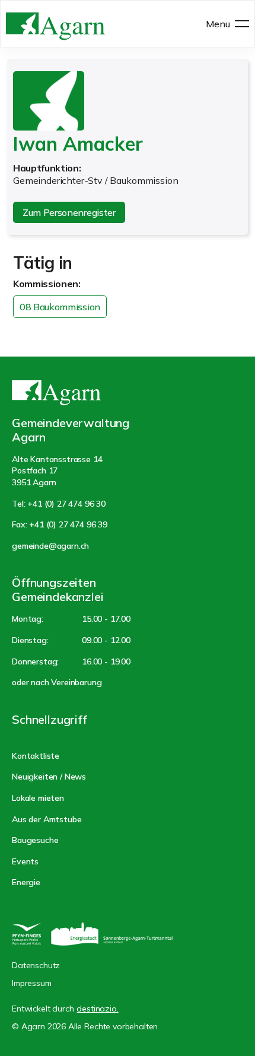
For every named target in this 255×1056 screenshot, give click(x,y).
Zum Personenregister (69, 212)
